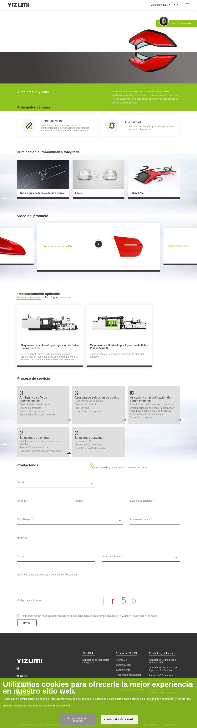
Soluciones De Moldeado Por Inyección (162, 661)
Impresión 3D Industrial (161, 675)
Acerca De (121, 660)
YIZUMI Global (123, 665)
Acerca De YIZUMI (126, 653)
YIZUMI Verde (123, 670)
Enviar (26, 622)
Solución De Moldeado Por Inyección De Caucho (163, 669)
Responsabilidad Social (128, 675)
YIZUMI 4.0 (88, 653)
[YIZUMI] (18, 5)
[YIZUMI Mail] (17, 668)
